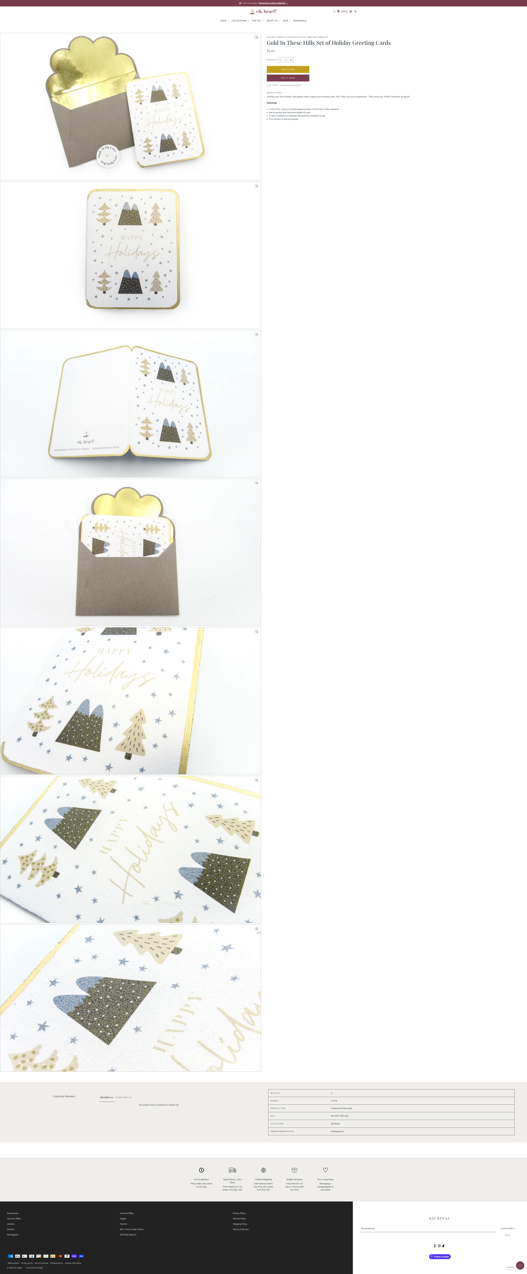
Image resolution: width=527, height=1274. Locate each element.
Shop (224, 21)
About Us (272, 21)
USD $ (344, 11)
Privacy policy (27, 1263)
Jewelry (10, 1224)
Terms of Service (241, 1229)
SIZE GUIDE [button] (272, 85)
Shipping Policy (240, 1224)
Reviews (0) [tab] (106, 1097)
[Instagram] (439, 1245)
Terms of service (41, 1263)
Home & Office (14, 1218)
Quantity (272, 60)
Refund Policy (239, 1218)
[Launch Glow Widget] (520, 1265)
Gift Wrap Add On (128, 1234)
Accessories (12, 1213)
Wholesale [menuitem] (299, 21)
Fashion (10, 1229)
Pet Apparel (12, 1234)
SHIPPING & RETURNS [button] (290, 85)
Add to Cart (288, 69)
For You (257, 21)
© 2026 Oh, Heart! (14, 1268)
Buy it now (288, 78)
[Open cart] (355, 11)
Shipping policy (56, 1263)
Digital (123, 1218)
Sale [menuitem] (286, 21)
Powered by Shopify (34, 1268)
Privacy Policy (239, 1213)
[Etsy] (435, 1245)
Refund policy (13, 1263)
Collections (239, 21)
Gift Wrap (335, 1123)
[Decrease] (280, 59)
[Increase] (291, 59)
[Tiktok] (443, 1245)
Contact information (73, 1263)
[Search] (334, 11)
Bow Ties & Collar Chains (131, 1229)
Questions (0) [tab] (123, 1097)
